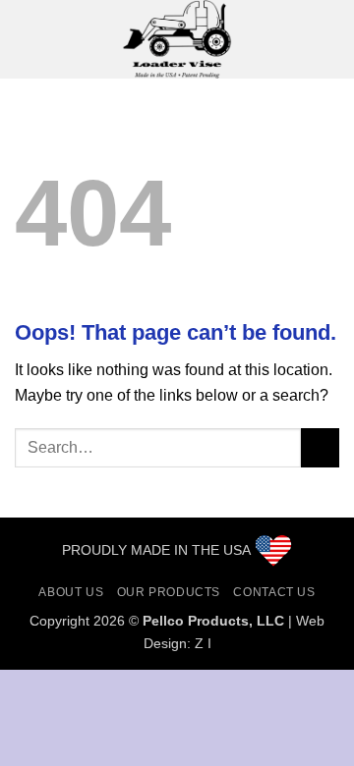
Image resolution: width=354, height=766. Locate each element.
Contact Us (274, 592)
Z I (203, 643)
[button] (26, 39)
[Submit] (320, 447)
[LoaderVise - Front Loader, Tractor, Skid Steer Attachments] (177, 39)
